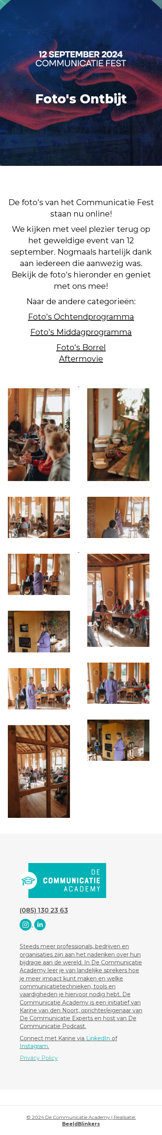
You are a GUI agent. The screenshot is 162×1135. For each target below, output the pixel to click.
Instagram (34, 1046)
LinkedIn (98, 1038)
